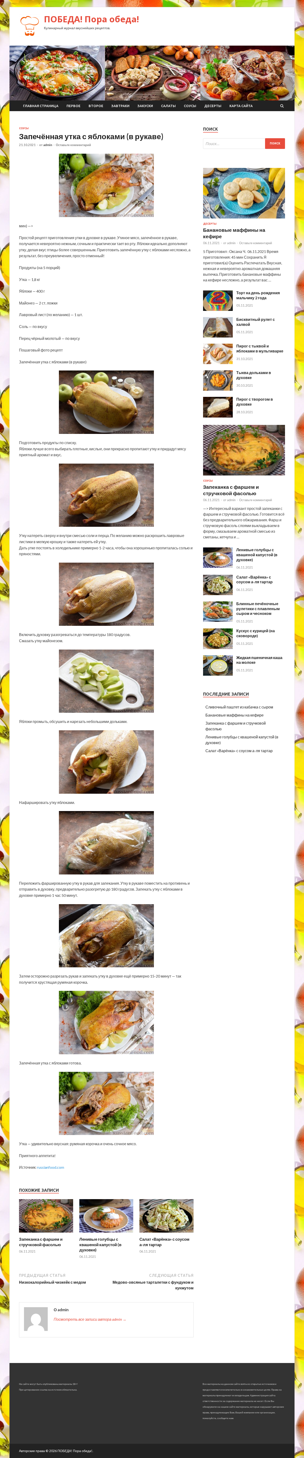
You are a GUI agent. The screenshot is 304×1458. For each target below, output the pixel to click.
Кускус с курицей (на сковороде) (255, 633)
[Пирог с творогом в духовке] (218, 416)
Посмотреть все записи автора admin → (90, 1319)
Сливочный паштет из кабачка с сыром (239, 707)
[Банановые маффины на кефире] (244, 219)
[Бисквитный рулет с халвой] (218, 336)
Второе (96, 106)
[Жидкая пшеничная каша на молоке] (218, 674)
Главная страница (40, 106)
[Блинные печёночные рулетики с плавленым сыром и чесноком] (218, 620)
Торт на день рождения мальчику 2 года (258, 295)
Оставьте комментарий (73, 145)
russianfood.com (50, 1167)
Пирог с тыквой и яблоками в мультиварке (259, 348)
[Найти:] (244, 143)
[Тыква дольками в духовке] (218, 389)
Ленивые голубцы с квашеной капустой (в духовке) (100, 1244)
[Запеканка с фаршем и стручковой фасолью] (46, 1233)
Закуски (145, 106)
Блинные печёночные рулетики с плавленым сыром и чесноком (258, 608)
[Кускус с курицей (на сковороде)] (218, 647)
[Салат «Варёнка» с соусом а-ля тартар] (166, 1233)
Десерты (212, 106)
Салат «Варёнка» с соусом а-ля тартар (254, 579)
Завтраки (120, 106)
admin (47, 145)
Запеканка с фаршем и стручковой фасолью (40, 1242)
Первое (73, 106)
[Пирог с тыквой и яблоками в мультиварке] (218, 362)
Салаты (168, 106)
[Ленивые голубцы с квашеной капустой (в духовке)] (106, 1233)
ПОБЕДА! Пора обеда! (91, 19)
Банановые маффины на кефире (234, 715)
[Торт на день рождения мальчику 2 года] (218, 309)
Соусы (190, 106)
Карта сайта (241, 106)
